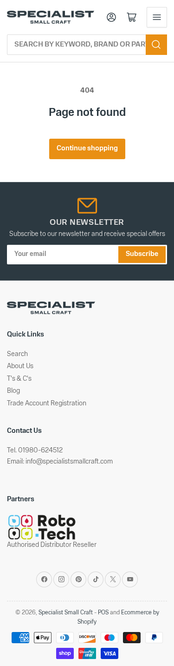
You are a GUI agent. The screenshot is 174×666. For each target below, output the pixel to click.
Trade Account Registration (46, 403)
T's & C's (19, 379)
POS (103, 613)
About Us (20, 366)
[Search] (156, 44)
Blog (13, 391)
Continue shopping (87, 148)
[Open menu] (157, 17)
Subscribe (142, 254)
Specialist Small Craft (66, 613)
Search (17, 354)
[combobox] (87, 44)
